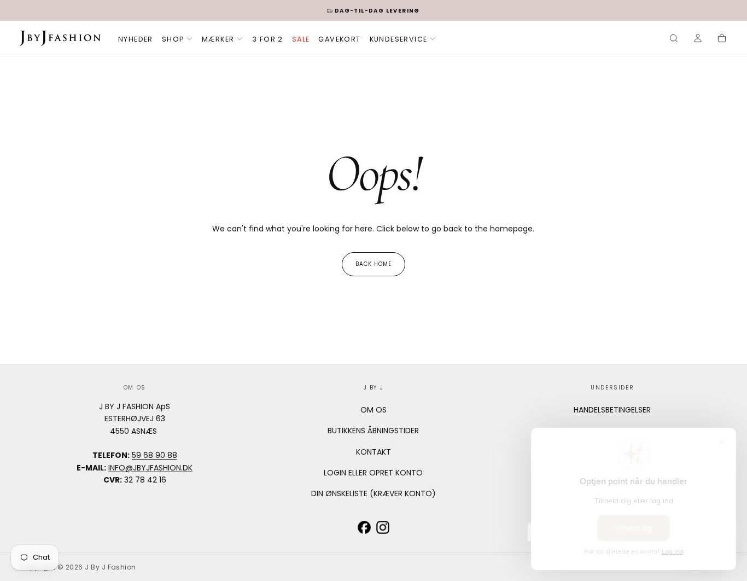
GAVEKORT (339, 39)
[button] (673, 39)
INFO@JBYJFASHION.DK (150, 467)
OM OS (373, 409)
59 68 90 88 (154, 455)
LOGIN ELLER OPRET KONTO (373, 472)
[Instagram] (382, 527)
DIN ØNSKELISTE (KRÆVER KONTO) (373, 493)
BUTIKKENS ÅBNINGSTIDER (373, 430)
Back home (373, 264)
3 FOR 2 (267, 39)
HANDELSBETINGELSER (612, 409)
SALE (301, 39)
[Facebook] (364, 527)
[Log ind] (697, 39)
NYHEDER (135, 39)
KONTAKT (373, 451)
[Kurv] (721, 39)
